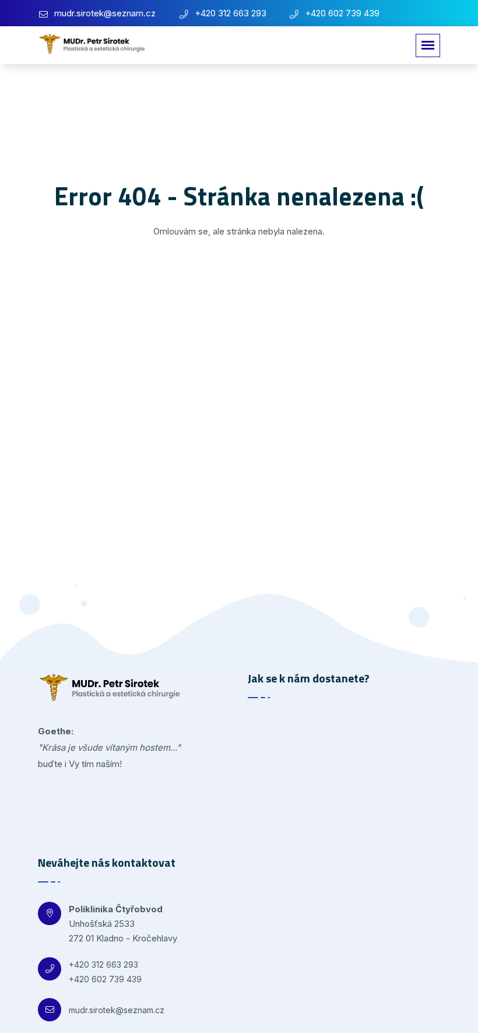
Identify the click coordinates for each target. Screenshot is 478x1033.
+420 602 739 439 (342, 13)
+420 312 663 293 (230, 13)
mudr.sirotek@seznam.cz (105, 13)
